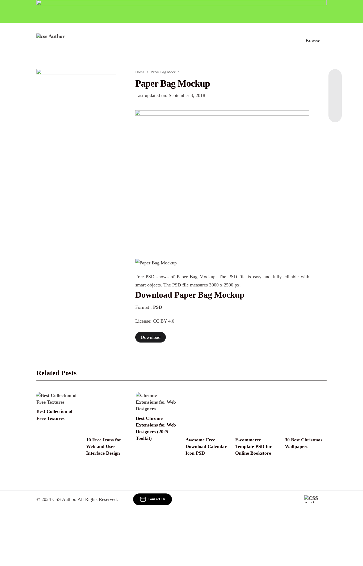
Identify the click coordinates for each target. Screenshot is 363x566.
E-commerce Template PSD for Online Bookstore (253, 446)
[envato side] (76, 148)
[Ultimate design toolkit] (222, 178)
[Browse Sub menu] (325, 40)
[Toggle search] (290, 40)
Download (151, 337)
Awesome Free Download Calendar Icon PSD (206, 446)
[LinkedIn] (335, 90)
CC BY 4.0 (163, 321)
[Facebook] (335, 80)
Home (139, 72)
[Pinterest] (335, 101)
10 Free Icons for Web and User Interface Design (103, 446)
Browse (313, 40)
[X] (335, 112)
